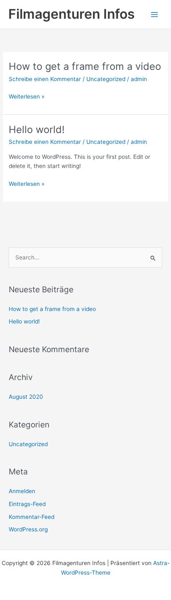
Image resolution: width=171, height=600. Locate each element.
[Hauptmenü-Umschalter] (154, 14)
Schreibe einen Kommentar (45, 79)
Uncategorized (105, 79)
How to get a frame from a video (85, 66)
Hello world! (37, 129)
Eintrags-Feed (27, 504)
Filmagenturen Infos (71, 14)
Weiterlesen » (26, 96)
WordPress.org (28, 529)
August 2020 (26, 396)
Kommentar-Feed (31, 517)
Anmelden (22, 491)
